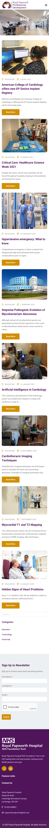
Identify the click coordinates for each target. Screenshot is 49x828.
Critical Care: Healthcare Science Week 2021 (23, 165)
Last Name (7, 686)
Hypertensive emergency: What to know (23, 241)
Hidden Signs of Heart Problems (22, 589)
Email (5, 695)
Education (10, 79)
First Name (7, 676)
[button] (46, 5)
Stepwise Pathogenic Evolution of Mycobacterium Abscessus (23, 312)
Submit (6, 717)
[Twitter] (4, 768)
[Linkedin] (10, 768)
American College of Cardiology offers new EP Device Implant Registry (22, 89)
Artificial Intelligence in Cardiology (24, 390)
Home (21, 25)
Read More (10, 112)
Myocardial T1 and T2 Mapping (22, 525)
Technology (7, 634)
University (6, 639)
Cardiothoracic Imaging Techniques (17, 458)
